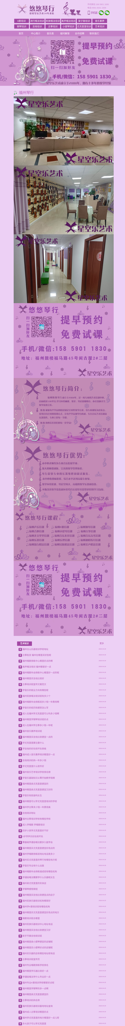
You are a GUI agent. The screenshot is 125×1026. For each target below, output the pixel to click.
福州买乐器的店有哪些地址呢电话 (39, 953)
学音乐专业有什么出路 (33, 865)
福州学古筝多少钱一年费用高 (36, 807)
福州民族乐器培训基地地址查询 (38, 1006)
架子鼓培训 (84, 21)
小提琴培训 (68, 26)
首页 (21, 33)
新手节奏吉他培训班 (32, 936)
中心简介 (35, 33)
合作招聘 (79, 33)
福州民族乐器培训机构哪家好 (36, 901)
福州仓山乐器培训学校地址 (35, 649)
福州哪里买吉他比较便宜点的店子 (39, 895)
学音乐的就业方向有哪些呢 (35, 690)
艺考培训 (99, 26)
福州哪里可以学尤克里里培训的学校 (40, 801)
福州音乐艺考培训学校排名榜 (36, 772)
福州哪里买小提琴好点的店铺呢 (38, 947)
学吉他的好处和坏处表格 (34, 748)
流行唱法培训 (37, 21)
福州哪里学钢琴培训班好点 (35, 719)
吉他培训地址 (29, 813)
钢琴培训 (21, 26)
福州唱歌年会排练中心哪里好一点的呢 (41, 672)
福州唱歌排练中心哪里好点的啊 (38, 661)
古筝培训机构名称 (31, 1000)
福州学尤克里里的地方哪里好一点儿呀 (41, 1018)
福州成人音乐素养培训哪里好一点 (39, 754)
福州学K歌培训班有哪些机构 (36, 906)
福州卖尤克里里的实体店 (34, 883)
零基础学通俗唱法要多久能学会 (38, 842)
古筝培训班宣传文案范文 (34, 684)
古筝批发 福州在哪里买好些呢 (37, 655)
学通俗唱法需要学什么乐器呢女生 (39, 877)
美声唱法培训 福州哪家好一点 (37, 667)
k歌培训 (21, 21)
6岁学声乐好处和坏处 (33, 836)
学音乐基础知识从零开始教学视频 (39, 778)
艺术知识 (24, 643)
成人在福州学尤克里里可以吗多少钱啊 (41, 713)
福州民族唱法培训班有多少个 (36, 696)
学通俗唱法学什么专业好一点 (36, 977)
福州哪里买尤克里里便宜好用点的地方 (41, 912)
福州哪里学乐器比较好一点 (35, 971)
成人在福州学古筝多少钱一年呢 (38, 725)
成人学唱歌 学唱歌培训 (34, 824)
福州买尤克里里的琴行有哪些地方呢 (40, 860)
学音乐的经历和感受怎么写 (35, 707)
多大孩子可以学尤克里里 (34, 1023)
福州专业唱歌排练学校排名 (35, 965)
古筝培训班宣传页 (31, 959)
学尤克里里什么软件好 (33, 766)
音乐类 (50, 33)
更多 (102, 643)
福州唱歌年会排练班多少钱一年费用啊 (41, 702)
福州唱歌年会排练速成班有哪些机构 (40, 871)
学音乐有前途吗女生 (32, 795)
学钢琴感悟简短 (30, 889)
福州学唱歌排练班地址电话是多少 (39, 854)
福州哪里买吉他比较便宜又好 (36, 930)
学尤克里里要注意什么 (33, 743)
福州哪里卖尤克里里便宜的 (35, 784)
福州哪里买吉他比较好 (33, 678)
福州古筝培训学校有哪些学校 (36, 819)
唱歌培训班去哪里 (31, 918)
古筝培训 (53, 26)
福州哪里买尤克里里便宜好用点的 (39, 848)
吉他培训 (37, 26)
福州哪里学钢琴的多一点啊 (35, 988)
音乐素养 (99, 21)
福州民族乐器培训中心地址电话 (38, 924)
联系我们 (94, 33)
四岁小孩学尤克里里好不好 (35, 830)
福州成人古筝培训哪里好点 (35, 1012)
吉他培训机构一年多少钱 (34, 760)
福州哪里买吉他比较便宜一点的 (38, 737)
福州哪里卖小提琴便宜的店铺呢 (38, 941)
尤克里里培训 (84, 26)
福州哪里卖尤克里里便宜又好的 (38, 789)
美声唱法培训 (68, 21)
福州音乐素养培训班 (32, 731)
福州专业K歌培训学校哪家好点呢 (38, 982)
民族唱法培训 (53, 21)
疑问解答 (65, 33)
